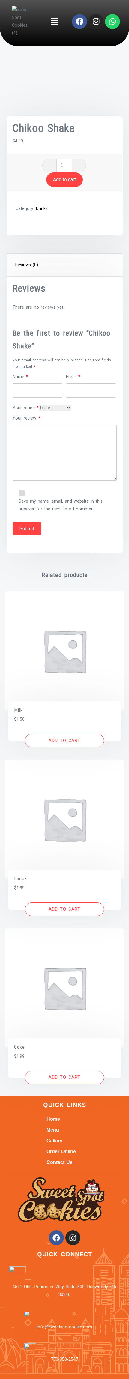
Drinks (42, 208)
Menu (52, 1129)
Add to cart (64, 179)
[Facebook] (79, 21)
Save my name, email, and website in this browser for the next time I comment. (61, 505)
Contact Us (59, 1162)
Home (53, 1119)
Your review (26, 418)
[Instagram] (96, 21)
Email (73, 376)
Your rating (26, 408)
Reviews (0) (26, 265)
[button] (54, 22)
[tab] (65, 265)
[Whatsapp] (112, 21)
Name (20, 376)
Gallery (54, 1140)
